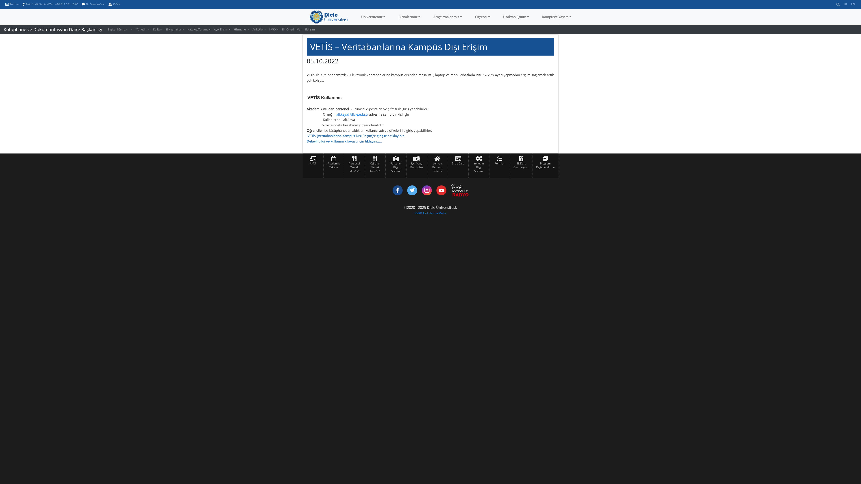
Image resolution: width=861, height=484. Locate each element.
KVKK (116, 4)
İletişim (310, 29)
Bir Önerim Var (95, 4)
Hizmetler (240, 29)
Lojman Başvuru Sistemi (437, 167)
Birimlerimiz (407, 17)
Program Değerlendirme (545, 165)
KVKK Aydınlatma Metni (430, 213)
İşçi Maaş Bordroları (416, 165)
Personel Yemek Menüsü (354, 167)
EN (853, 4)
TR (845, 4)
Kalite (157, 29)
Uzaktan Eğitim (514, 17)
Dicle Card (458, 163)
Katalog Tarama (197, 29)
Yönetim (141, 29)
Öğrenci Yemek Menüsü (375, 167)
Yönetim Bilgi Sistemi (479, 167)
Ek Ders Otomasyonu (521, 165)
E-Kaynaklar (174, 29)
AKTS (313, 163)
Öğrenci (481, 17)
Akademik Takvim (334, 165)
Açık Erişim (221, 29)
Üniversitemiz (372, 17)
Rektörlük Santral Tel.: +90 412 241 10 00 (51, 4)
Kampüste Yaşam (555, 17)
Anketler (258, 29)
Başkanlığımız (117, 29)
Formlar (499, 163)
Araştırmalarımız (446, 17)
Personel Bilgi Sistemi (395, 167)
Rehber (14, 4)
